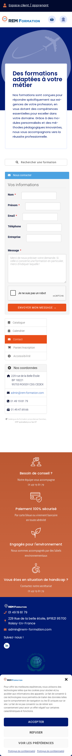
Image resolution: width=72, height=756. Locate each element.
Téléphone (14, 226)
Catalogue (18, 322)
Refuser (36, 732)
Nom (11, 194)
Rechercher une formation (38, 162)
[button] (66, 679)
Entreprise (14, 236)
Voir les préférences (36, 743)
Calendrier (18, 330)
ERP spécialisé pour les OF (26, 422)
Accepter (36, 722)
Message (13, 250)
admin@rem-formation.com (27, 392)
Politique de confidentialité (21, 751)
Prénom (12, 205)
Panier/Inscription (24, 347)
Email (11, 215)
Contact (17, 339)
